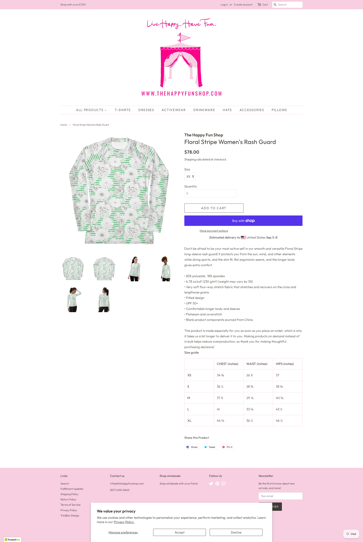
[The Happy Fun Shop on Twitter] (211, 484)
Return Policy (68, 499)
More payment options (214, 231)
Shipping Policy (69, 494)
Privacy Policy (68, 510)
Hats (227, 110)
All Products (90, 110)
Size (187, 169)
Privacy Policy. (124, 522)
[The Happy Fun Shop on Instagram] (223, 484)
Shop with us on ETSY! (73, 4)
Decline (236, 532)
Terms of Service (70, 504)
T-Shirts (123, 110)
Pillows (279, 110)
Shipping (190, 159)
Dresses (146, 110)
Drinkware (204, 110)
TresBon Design (69, 515)
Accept (180, 532)
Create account (243, 4)
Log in (224, 4)
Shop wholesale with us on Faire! (179, 483)
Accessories (252, 110)
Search (64, 483)
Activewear (174, 110)
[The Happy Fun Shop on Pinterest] (217, 484)
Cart (265, 4)
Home (63, 124)
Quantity (190, 186)
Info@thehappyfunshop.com (127, 483)
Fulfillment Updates (71, 489)
